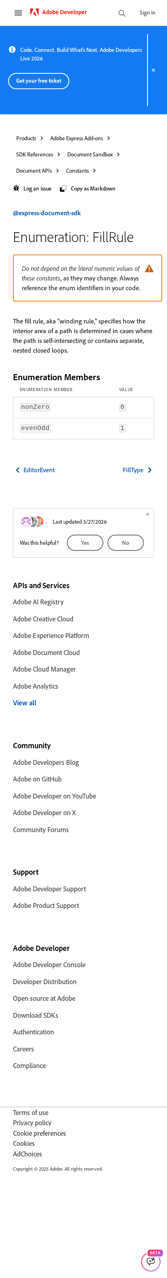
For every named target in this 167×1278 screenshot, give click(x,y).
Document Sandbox (90, 154)
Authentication (33, 1032)
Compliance (29, 1065)
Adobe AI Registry (38, 601)
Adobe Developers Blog (46, 762)
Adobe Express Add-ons (76, 138)
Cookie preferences (39, 1133)
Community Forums (41, 829)
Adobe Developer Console (49, 964)
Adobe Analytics (35, 686)
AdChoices (27, 1154)
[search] (122, 14)
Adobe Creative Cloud (43, 618)
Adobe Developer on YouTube (54, 796)
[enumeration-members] (107, 376)
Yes (85, 542)
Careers (23, 1049)
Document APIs (34, 170)
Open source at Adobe (44, 998)
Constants (77, 170)
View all (24, 702)
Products (26, 138)
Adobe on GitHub (37, 779)
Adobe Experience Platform (51, 635)
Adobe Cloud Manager (44, 669)
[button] (32, 189)
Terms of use (30, 1112)
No (125, 542)
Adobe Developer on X (44, 812)
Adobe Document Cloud (46, 652)
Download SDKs (35, 1015)
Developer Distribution (45, 981)
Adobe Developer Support (49, 888)
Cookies (24, 1143)
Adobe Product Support (46, 905)
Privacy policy (32, 1122)
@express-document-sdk (47, 213)
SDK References (34, 154)
